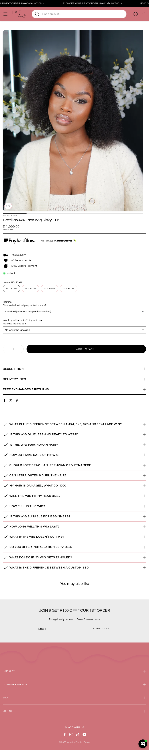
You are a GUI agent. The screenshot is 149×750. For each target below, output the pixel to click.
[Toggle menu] (5, 14)
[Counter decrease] (6, 349)
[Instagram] (71, 734)
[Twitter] (10, 400)
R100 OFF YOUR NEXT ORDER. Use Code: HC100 (83, 3)
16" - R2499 (49, 288)
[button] (79, 14)
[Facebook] (4, 400)
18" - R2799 (68, 288)
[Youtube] (84, 734)
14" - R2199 (30, 288)
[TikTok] (78, 734)
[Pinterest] (17, 400)
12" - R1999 (11, 288)
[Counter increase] (20, 349)
